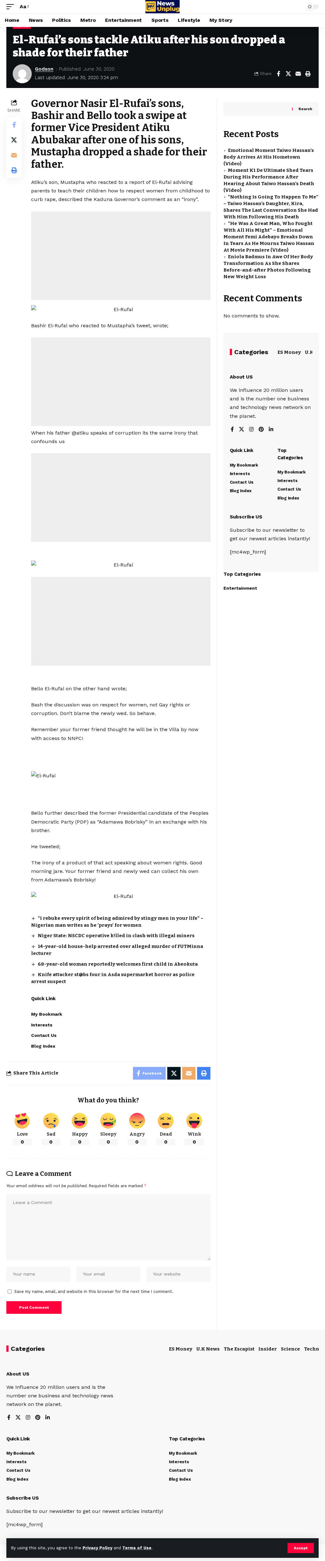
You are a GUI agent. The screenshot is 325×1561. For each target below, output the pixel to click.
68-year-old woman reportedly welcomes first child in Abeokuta (118, 964)
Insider (267, 1349)
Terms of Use (136, 1547)
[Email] (298, 74)
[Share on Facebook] (278, 74)
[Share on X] (288, 74)
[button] (301, 1548)
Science (290, 1349)
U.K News (208, 1349)
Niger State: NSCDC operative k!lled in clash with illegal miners (116, 935)
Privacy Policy (97, 1547)
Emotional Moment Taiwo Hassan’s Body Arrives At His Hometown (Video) (268, 156)
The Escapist (239, 1349)
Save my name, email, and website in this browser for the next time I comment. (93, 1291)
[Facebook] (232, 429)
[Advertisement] (120, 255)
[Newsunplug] (162, 6)
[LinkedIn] (271, 429)
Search (305, 109)
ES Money (289, 352)
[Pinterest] (261, 429)
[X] (241, 429)
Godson (44, 69)
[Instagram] (251, 429)
